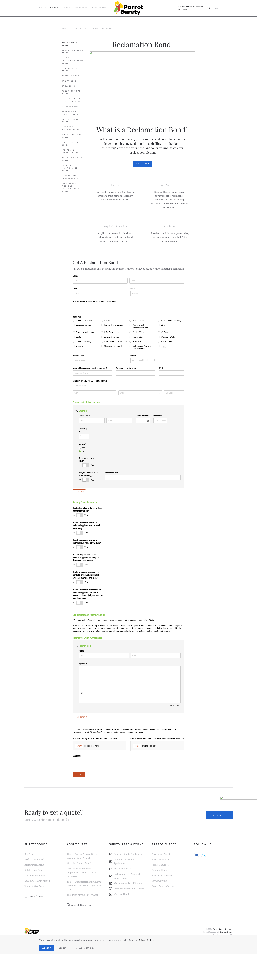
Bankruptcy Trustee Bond (70, 112)
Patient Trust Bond (70, 120)
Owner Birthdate (142, 415)
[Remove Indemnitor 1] (76, 646)
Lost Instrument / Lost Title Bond (73, 100)
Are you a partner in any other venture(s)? (88, 474)
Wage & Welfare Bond (71, 136)
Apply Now (142, 164)
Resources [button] (80, 8)
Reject (63, 948)
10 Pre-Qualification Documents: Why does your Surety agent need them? (84, 885)
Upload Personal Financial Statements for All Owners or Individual (157, 738)
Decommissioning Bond (72, 51)
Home (42, 8)
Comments (77, 755)
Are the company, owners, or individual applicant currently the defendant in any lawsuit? (86, 557)
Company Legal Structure (126, 368)
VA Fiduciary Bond (69, 69)
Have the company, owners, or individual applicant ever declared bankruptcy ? (86, 525)
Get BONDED (219, 815)
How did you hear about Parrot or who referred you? (94, 301)
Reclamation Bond (69, 43)
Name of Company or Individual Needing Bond (91, 368)
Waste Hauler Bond (70, 143)
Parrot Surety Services (222, 929)
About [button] (66, 8)
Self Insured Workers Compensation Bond (70, 187)
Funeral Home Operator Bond (71, 177)
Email (75, 288)
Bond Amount (78, 355)
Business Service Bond (72, 159)
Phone (132, 288)
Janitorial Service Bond (70, 151)
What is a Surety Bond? (79, 863)
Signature (83, 663)
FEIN (161, 368)
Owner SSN (157, 415)
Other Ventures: (111, 472)
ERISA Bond (69, 86)
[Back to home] (128, 8)
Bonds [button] (54, 8)
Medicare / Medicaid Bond (71, 128)
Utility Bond (70, 81)
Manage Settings (84, 948)
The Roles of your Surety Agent (83, 894)
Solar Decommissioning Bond (72, 60)
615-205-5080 (181, 9)
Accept (46, 948)
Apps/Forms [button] (99, 8)
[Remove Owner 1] (76, 410)
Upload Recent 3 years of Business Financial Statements (95, 738)
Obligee (133, 355)
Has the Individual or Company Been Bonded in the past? (87, 509)
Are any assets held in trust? (87, 459)
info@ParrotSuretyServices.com (189, 7)
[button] (208, 8)
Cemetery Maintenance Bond (69, 168)
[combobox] (136, 373)
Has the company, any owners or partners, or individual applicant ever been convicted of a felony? (86, 575)
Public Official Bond (71, 92)
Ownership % (83, 430)
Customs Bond (71, 76)
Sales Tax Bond (71, 106)
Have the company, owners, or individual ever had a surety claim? (87, 541)
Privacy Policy (226, 931)
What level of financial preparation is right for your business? (81, 872)
